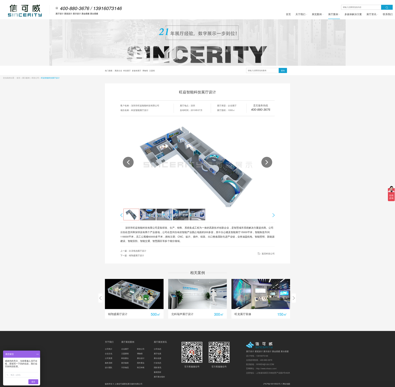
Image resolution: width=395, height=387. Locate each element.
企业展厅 (125, 348)
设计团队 (108, 367)
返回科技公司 (268, 253)
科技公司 (36, 77)
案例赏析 (157, 372)
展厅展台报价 (159, 376)
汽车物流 (125, 367)
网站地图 (286, 383)
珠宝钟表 (140, 367)
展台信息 (157, 358)
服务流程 (108, 362)
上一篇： (133, 250)
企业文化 (108, 353)
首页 (19, 77)
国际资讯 (157, 367)
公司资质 (108, 358)
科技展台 (125, 358)
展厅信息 (157, 353)
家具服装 (125, 362)
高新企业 (119, 70)
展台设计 (140, 358)
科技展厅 (127, 70)
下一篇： (132, 255)
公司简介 (108, 348)
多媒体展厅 (137, 70)
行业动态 (157, 362)
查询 (283, 70)
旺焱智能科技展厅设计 (50, 77)
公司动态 (157, 348)
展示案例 (26, 77)
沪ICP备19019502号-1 (272, 383)
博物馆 (145, 70)
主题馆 (152, 70)
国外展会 (140, 362)
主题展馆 (125, 353)
